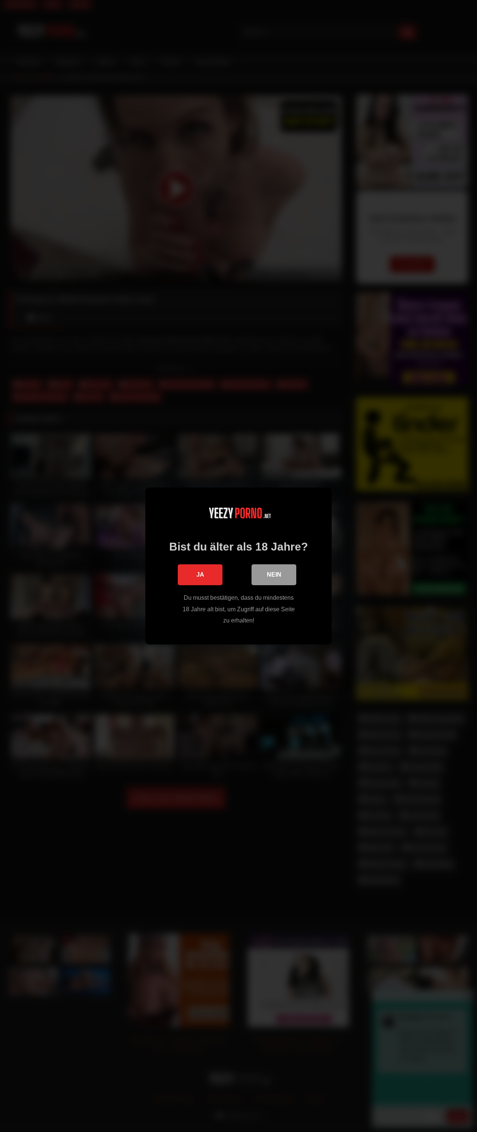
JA (200, 574)
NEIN (274, 574)
